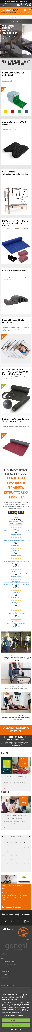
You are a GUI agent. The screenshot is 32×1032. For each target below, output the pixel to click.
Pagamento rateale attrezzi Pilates (9, 964)
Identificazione (4, 977)
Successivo (19, 525)
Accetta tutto (16, 1020)
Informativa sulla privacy (7, 971)
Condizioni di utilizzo (6, 974)
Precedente (12, 525)
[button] (27, 753)
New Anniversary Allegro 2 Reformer (16, 1)
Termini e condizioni (5, 968)
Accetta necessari (16, 1025)
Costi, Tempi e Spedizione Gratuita (9, 961)
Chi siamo (3, 981)
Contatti (3, 958)
